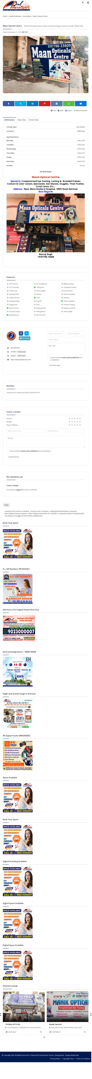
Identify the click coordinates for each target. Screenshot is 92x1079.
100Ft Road (81, 131)
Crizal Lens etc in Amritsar (39, 511)
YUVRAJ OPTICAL (12, 1024)
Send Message (54, 365)
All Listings (25, 338)
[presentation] (91, 1014)
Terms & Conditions (83, 1059)
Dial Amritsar (15, 348)
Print (54, 110)
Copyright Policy (68, 1059)
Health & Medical (15, 16)
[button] (44, 1037)
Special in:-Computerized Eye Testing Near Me (67, 513)
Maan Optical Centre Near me (39, 513)
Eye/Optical (27, 16)
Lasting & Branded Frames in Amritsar (63, 511)
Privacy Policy (55, 1059)
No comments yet (15, 477)
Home (5, 16)
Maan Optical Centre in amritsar (16, 513)
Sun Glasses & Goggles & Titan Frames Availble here (23, 516)
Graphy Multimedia (72, 1055)
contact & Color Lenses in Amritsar (17, 511)
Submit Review (13, 457)
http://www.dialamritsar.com (20, 359)
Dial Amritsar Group (46, 1055)
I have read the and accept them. (66, 358)
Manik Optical (55, 1024)
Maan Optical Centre (40, 16)
